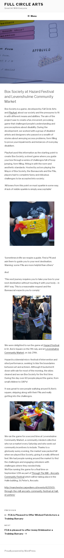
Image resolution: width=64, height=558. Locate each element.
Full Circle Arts (23, 4)
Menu (34, 16)
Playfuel (13, 112)
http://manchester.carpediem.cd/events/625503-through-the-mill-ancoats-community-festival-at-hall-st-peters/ (31, 491)
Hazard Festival (51, 345)
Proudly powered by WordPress (20, 551)
